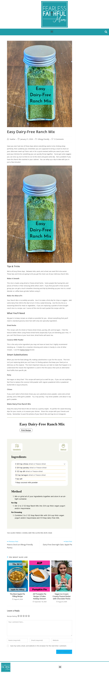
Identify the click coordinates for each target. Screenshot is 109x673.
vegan (50, 533)
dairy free (31, 533)
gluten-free (39, 533)
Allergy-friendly (43, 139)
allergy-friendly (16, 533)
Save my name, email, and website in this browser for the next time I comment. (38, 646)
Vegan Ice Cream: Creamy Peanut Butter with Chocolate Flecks (62, 596)
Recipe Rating (12, 616)
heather (12, 139)
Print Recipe (26, 430)
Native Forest (24, 350)
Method (63, 449)
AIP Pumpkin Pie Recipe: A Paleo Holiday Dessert (39, 596)
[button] (52, 31)
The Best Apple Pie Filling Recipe (17, 595)
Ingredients (17, 449)
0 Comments (59, 139)
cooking (25, 533)
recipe (45, 533)
